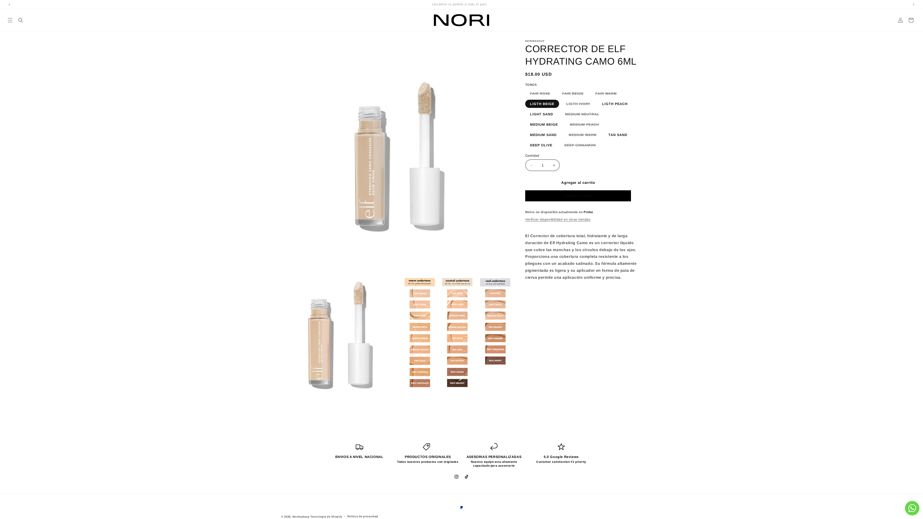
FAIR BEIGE (575, 94)
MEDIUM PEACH (587, 125)
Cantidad (532, 155)
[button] (10, 20)
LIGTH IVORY (580, 105)
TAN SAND (617, 135)
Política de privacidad (362, 516)
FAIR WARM (608, 94)
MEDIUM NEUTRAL (584, 115)
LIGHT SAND (541, 114)
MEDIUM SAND (543, 135)
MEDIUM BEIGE (544, 124)
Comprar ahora (578, 196)
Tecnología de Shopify (326, 516)
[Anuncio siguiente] (913, 4)
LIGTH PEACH (615, 104)
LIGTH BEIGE (542, 104)
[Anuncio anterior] (9, 4)
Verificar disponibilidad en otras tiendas (558, 219)
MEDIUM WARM (585, 136)
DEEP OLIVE (541, 145)
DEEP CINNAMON (582, 146)
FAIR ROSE (542, 94)
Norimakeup (301, 516)
